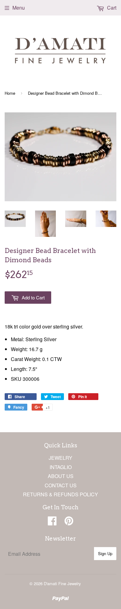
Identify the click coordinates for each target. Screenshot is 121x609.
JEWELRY (60, 457)
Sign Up (105, 553)
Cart (111, 7)
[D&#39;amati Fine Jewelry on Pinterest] (69, 522)
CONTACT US (61, 485)
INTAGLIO (61, 467)
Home (10, 93)
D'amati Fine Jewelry (62, 583)
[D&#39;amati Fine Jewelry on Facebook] (52, 522)
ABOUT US (61, 476)
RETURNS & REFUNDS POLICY (60, 494)
